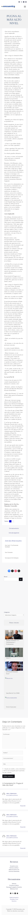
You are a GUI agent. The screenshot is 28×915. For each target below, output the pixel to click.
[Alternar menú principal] (25, 7)
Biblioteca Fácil (14, 889)
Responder (23, 805)
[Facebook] (19, 2)
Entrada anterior (14, 528)
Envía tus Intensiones (14, 871)
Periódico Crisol (14, 899)
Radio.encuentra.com (14, 869)
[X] (21, 2)
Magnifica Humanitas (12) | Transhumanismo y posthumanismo (12, 642)
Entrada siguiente (14, 533)
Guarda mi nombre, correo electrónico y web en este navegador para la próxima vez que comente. (13, 770)
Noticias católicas (14, 867)
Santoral (14, 883)
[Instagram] (26, 2)
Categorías (7, 612)
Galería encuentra (14, 897)
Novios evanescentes (11, 707)
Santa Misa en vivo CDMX (13, 693)
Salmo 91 (8, 658)
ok (20, 579)
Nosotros (14, 901)
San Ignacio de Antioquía (11, 558)
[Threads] (23, 2)
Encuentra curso (14, 866)
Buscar (5, 576)
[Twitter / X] (13, 893)
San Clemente (9, 552)
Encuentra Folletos (14, 885)
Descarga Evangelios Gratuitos (14, 887)
